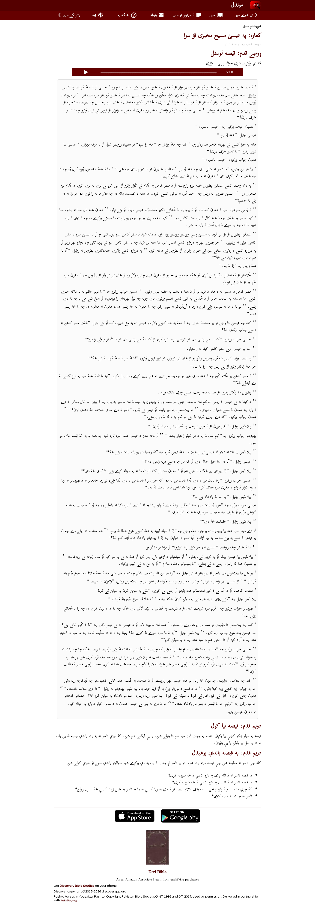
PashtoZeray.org (69, 900)
